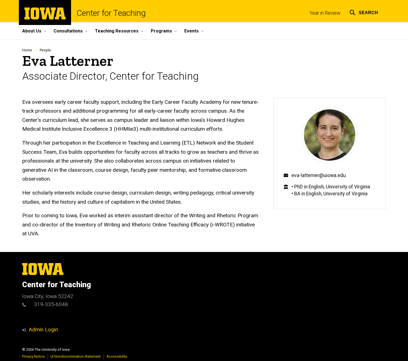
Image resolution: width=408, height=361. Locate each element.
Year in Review (324, 13)
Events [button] (191, 31)
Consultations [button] (68, 31)
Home (27, 50)
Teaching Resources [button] (116, 31)
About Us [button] (31, 31)
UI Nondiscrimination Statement (76, 356)
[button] (364, 12)
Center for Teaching (111, 13)
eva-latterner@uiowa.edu (318, 175)
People (45, 50)
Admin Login (43, 329)
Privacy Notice (33, 356)
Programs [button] (161, 31)
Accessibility (117, 356)
